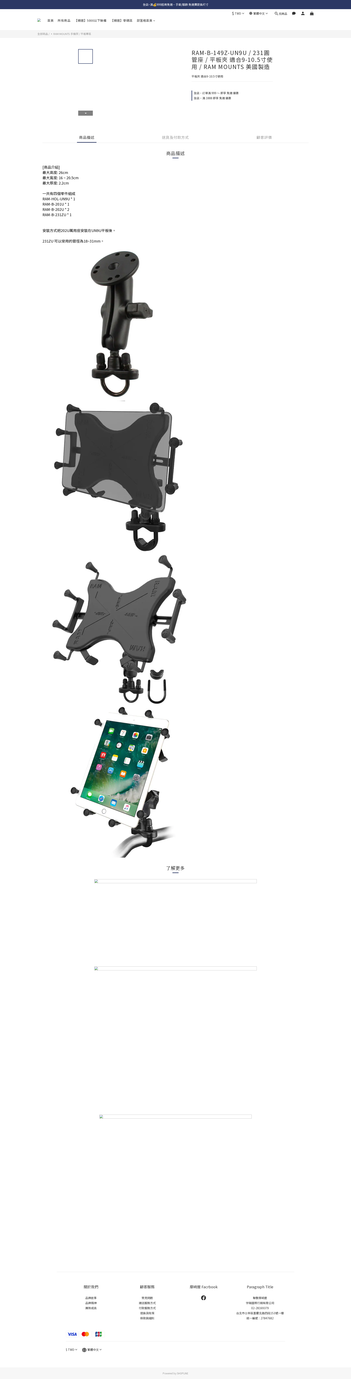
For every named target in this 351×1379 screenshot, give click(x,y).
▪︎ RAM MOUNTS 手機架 (64, 34)
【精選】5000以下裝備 (90, 20)
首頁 (50, 20)
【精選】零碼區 (121, 20)
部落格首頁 (145, 20)
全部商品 (42, 34)
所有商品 (64, 20)
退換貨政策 (147, 1313)
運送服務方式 (147, 1303)
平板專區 (86, 34)
